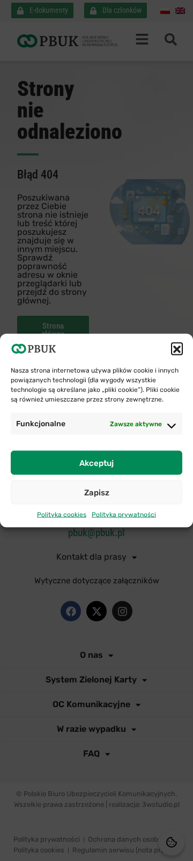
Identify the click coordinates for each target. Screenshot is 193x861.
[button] (177, 348)
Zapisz (96, 492)
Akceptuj (96, 462)
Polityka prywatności (124, 514)
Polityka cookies (61, 514)
